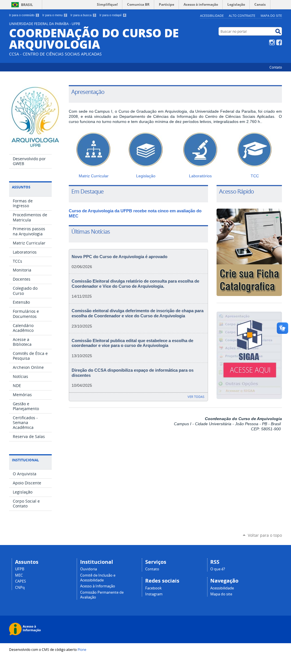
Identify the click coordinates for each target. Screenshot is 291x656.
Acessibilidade (212, 15)
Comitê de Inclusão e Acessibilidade (97, 578)
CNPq (20, 587)
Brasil (27, 4)
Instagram (272, 42)
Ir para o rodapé (112, 15)
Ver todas (196, 396)
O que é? (217, 569)
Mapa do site (271, 15)
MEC (19, 575)
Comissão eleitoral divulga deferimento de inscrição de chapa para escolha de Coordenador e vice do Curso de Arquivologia (137, 313)
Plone (82, 649)
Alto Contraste (242, 15)
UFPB (19, 569)
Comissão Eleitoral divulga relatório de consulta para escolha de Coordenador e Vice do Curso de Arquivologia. (135, 284)
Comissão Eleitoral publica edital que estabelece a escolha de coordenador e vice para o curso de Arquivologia (132, 343)
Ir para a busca (82, 15)
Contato (275, 67)
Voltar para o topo (265, 535)
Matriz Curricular (94, 176)
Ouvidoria (88, 569)
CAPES (20, 581)
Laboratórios (200, 176)
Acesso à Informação (97, 586)
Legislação (145, 176)
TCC (255, 176)
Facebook (279, 42)
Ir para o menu (54, 15)
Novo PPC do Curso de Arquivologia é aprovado (119, 256)
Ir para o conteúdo (23, 15)
